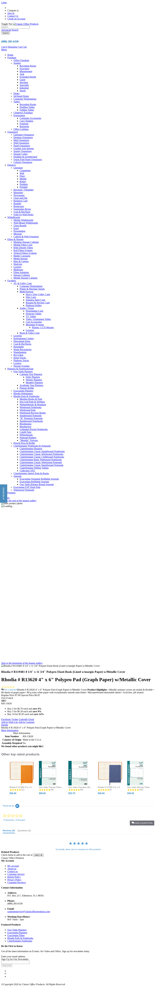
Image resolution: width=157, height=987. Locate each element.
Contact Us (12, 16)
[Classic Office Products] (25, 24)
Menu (4, 49)
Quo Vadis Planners (17, 930)
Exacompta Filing (16, 935)
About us (11, 868)
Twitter (14, 719)
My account (13, 866)
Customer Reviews (16, 882)
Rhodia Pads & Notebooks (20, 938)
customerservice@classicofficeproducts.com (28, 911)
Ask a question (10, 690)
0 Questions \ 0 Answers (14, 820)
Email (31, 719)
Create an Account (16, 18)
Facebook (6, 719)
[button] (142, 823)
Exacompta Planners (17, 932)
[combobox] (15, 27)
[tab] (9, 831)
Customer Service (16, 874)
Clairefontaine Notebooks (19, 941)
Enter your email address (13, 956)
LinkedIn (23, 719)
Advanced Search (9, 30)
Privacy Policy (14, 879)
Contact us (12, 871)
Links (4, 2)
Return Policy (14, 877)
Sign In (10, 13)
